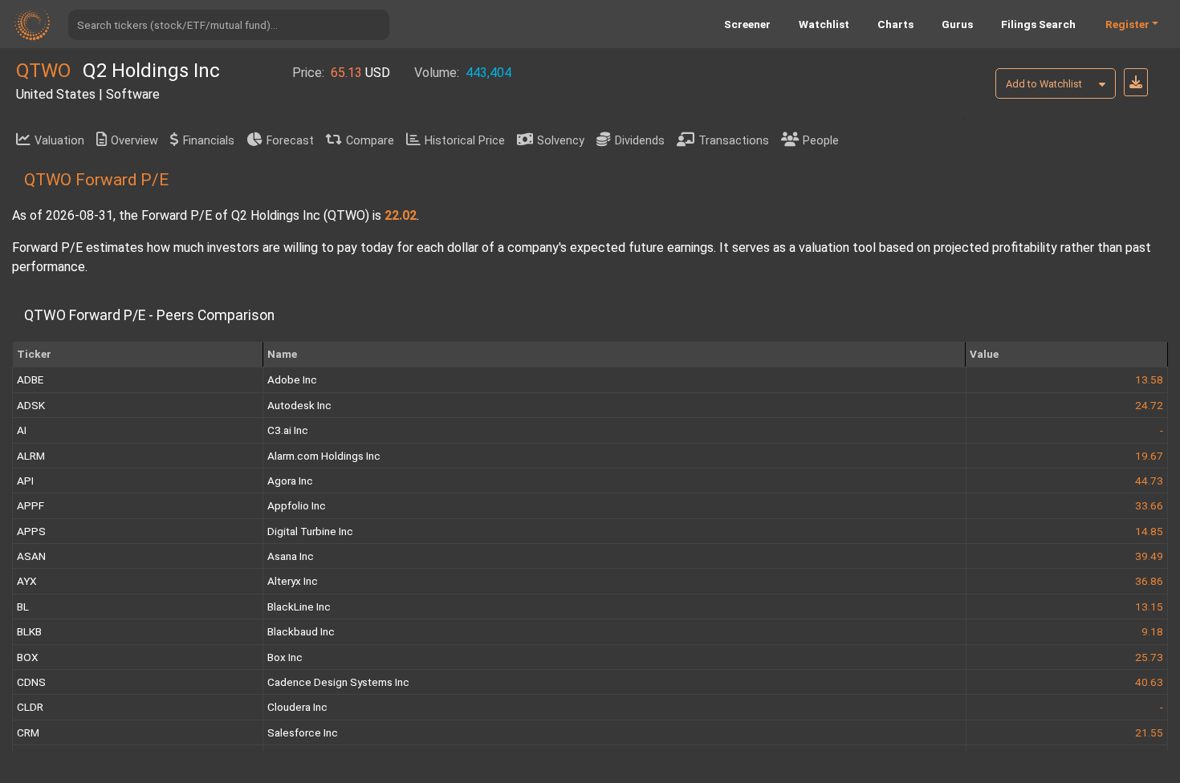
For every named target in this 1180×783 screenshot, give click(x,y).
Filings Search (1038, 24)
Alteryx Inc (292, 580)
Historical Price (465, 141)
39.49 (1149, 556)
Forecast (290, 141)
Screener (747, 24)
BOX (28, 657)
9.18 (1152, 631)
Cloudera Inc (297, 706)
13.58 (1149, 379)
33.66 (1149, 505)
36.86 (1149, 580)
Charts (895, 24)
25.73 (1149, 657)
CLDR (30, 706)
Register (1127, 24)
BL (23, 606)
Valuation (59, 141)
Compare (370, 141)
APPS (31, 531)
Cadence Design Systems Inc (338, 681)
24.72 (1149, 405)
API (25, 480)
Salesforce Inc (302, 732)
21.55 (1149, 732)
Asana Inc (290, 556)
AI (21, 430)
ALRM (31, 455)
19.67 (1149, 455)
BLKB (29, 631)
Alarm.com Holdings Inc (323, 455)
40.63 (1149, 681)
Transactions (733, 141)
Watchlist (824, 24)
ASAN (31, 556)
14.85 (1149, 531)
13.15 (1149, 606)
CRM (28, 732)
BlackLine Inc (299, 606)
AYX (27, 580)
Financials (208, 141)
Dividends (640, 141)
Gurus (957, 24)
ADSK (31, 405)
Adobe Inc (292, 379)
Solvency (560, 141)
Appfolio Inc (296, 505)
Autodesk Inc (299, 405)
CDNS (31, 681)
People (821, 141)
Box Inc (285, 657)
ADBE (30, 379)
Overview (134, 141)
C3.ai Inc (287, 430)
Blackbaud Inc (301, 631)
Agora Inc (290, 480)
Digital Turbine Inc (310, 531)
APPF (30, 505)
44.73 (1149, 480)
